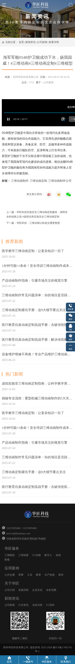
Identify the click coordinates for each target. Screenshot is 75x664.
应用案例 (12, 568)
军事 (20, 575)
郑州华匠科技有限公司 (26, 77)
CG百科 (50, 605)
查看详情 (54, 42)
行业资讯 (23, 605)
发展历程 (23, 590)
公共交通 (10, 575)
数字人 (48, 555)
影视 (7, 559)
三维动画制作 (20, 180)
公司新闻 (42, 42)
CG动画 (36, 555)
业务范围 (51, 590)
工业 (29, 575)
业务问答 (37, 605)
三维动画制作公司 (60, 180)
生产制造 (50, 575)
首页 (21, 42)
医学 (61, 575)
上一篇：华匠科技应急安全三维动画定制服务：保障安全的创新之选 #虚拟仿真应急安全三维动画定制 (37, 214)
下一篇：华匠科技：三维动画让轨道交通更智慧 (33, 223)
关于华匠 (12, 583)
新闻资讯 (30, 42)
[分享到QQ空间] (49, 194)
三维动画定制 (38, 180)
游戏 (58, 555)
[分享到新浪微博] (58, 194)
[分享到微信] (68, 194)
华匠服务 (12, 548)
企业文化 (37, 590)
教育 (38, 575)
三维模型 (10, 555)
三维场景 (23, 555)
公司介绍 (10, 590)
